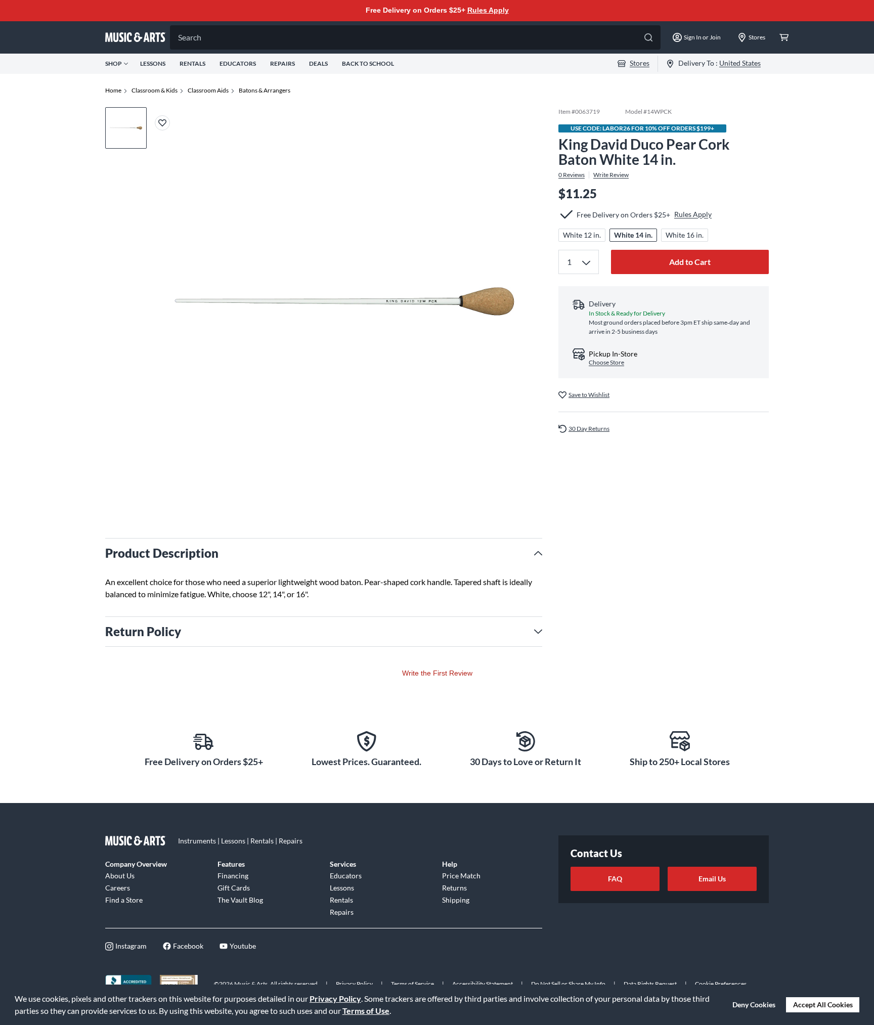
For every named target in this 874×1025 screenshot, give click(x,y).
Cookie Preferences (721, 984)
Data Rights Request (650, 984)
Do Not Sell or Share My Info (568, 984)
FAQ (615, 878)
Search (189, 37)
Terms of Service (412, 984)
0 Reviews (571, 175)
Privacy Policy (335, 998)
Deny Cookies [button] (753, 1004)
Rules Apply (488, 10)
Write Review (611, 175)
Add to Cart (690, 261)
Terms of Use (365, 1010)
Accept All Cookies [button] (823, 1004)
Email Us (712, 878)
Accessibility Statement (482, 984)
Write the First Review (437, 673)
